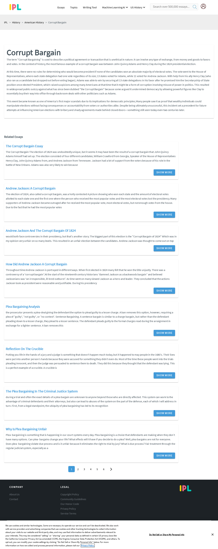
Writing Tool (90, 7)
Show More (164, 172)
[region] (109, 535)
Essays (61, 7)
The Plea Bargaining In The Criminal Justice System (42, 391)
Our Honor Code (69, 504)
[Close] (212, 534)
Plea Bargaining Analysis (23, 306)
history (16, 22)
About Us (14, 494)
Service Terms (68, 513)
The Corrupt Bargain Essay (24, 146)
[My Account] (205, 7)
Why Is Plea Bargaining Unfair (26, 429)
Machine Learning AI (113, 7)
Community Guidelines (73, 499)
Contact (13, 499)
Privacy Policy (68, 508)
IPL (6, 22)
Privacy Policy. (87, 545)
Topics (73, 7)
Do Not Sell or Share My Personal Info (166, 534)
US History (136, 7)
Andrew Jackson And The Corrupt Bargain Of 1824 (41, 230)
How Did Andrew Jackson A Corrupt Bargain (36, 264)
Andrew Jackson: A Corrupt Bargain (31, 188)
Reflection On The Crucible (24, 349)
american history (34, 22)
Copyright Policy (69, 494)
